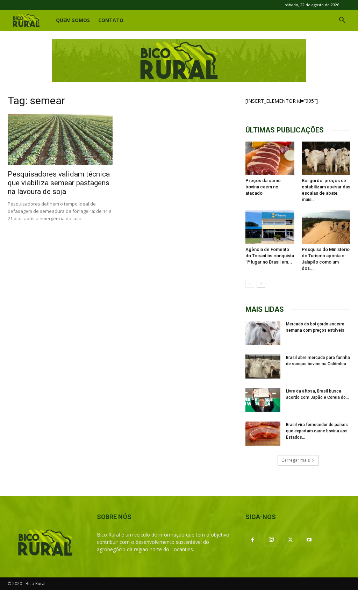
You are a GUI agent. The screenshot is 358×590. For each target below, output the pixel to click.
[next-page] (261, 283)
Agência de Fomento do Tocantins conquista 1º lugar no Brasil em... (269, 256)
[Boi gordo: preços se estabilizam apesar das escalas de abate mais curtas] (326, 158)
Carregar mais (295, 460)
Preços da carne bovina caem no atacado (263, 187)
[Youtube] (309, 540)
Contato (110, 20)
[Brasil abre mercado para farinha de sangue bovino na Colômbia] (262, 366)
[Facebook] (252, 540)
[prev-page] (249, 283)
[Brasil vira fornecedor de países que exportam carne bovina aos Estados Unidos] (262, 434)
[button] (342, 20)
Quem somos (73, 20)
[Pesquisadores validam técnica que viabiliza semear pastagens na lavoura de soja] (60, 139)
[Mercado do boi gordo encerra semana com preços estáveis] (262, 333)
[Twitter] (290, 540)
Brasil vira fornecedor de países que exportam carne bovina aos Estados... (317, 431)
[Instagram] (271, 540)
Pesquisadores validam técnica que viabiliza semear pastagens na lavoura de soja (59, 183)
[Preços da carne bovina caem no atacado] (269, 158)
